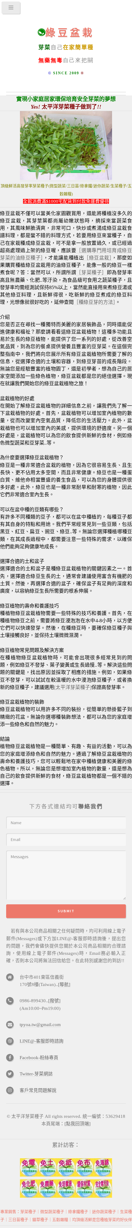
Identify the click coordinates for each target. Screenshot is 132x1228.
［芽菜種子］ (91, 272)
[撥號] (54, 1000)
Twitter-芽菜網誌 (36, 1073)
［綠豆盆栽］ (98, 257)
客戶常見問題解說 (38, 1090)
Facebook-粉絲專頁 (39, 1057)
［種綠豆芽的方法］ (94, 302)
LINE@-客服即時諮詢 (42, 1041)
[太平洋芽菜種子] (72, 687)
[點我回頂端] (77, 1123)
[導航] (64, 984)
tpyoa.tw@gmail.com (40, 1024)
